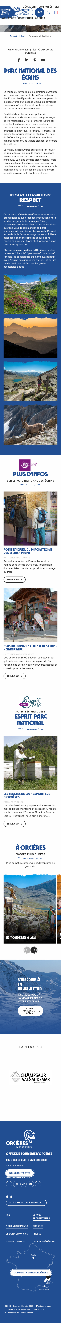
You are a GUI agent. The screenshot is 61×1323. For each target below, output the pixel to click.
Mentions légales (43, 1306)
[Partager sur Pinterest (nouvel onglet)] (34, 60)
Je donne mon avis (17, 1233)
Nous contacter (19, 1173)
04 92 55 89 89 (14, 1165)
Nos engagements (17, 1226)
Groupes (38, 1226)
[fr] (56, 12)
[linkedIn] (38, 1184)
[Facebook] (9, 1184)
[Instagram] (16, 1184)
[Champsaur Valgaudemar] (30, 1077)
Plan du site (39, 1309)
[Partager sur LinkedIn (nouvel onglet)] (26, 60)
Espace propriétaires (41, 1216)
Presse (37, 1233)
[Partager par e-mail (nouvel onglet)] (42, 60)
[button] (48, 12)
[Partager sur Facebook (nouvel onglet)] (18, 60)
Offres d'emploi (15, 1241)
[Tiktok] (23, 1184)
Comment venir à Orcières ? (31, 1272)
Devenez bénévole (44, 1241)
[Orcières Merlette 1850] (11, 12)
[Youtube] (31, 1184)
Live (39, 12)
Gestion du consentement (19, 1309)
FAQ (8, 1215)
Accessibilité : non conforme (20, 1313)
